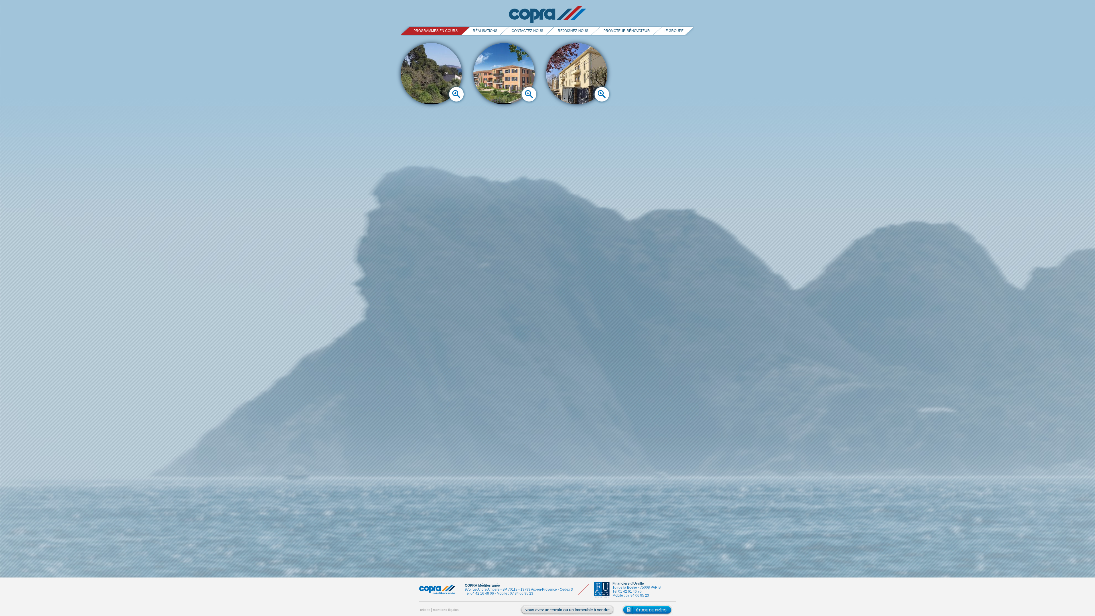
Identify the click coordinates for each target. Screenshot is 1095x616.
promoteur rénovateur (626, 31)
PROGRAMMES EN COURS (435, 31)
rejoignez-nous (573, 31)
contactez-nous (527, 31)
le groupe (674, 31)
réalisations (485, 31)
